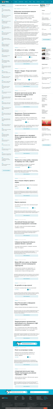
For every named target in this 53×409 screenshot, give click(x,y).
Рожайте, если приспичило (33, 5)
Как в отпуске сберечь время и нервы (25, 181)
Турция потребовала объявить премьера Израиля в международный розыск (6, 39)
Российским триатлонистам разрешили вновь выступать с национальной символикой (5, 51)
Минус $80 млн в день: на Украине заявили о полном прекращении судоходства (26, 263)
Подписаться (47, 392)
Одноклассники (46, 398)
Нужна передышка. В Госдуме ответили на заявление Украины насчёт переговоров (6, 61)
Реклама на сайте (39, 396)
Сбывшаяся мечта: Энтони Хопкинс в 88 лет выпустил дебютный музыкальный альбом (6, 33)
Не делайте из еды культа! (23, 285)
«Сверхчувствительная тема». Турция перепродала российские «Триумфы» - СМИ (25, 372)
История (16, 399)
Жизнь (34, 1)
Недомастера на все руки (46, 83)
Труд (31, 79)
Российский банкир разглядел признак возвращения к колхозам (25, 222)
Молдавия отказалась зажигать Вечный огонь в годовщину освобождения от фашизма (6, 45)
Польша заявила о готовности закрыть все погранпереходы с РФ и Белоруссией (6, 28)
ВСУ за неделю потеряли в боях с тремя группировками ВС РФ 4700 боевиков (6, 120)
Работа (30, 1)
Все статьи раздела (6, 170)
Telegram (45, 399)
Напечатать (35, 20)
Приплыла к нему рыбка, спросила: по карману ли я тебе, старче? (26, 160)
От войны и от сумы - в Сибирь (25, 50)
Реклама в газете (39, 397)
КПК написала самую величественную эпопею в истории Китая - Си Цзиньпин (46, 129)
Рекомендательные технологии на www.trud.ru (40, 399)
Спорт (30, 396)
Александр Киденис (17, 167)
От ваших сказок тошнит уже (20, 5)
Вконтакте (45, 396)
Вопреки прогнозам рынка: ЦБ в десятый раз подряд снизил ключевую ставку (25, 94)
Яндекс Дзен (45, 397)
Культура (42, 1)
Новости (26, 1)
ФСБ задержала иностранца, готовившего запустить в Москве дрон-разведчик (6, 159)
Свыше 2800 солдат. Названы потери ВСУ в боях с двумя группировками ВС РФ (6, 114)
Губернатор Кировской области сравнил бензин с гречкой (25, 242)
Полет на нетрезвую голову (24, 350)
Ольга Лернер (17, 289)
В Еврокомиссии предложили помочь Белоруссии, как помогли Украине (46, 78)
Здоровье (30, 397)
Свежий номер (21, 1)
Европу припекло (20, 202)
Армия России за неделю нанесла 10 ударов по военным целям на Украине (6, 108)
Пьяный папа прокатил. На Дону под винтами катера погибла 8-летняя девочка (6, 98)
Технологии (30, 399)
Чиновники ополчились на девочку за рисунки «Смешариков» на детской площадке (6, 67)
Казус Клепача (44, 29)
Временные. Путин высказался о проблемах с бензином (25, 114)
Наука (30, 398)
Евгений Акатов (19, 79)
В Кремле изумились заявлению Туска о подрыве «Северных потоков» (6, 87)
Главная (16, 1)
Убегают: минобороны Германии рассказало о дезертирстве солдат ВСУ (6, 10)
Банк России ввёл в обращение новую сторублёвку (25, 303)
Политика (38, 1)
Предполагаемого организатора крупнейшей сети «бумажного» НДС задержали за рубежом (26, 323)
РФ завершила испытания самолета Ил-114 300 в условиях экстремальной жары (6, 22)
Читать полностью (26, 63)
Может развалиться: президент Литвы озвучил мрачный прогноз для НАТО (26, 137)
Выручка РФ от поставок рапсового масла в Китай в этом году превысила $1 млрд (6, 16)
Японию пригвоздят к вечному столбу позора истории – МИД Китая (46, 135)
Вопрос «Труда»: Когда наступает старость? (26, 71)
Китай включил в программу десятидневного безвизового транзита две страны (5, 135)
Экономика (18, 8)
